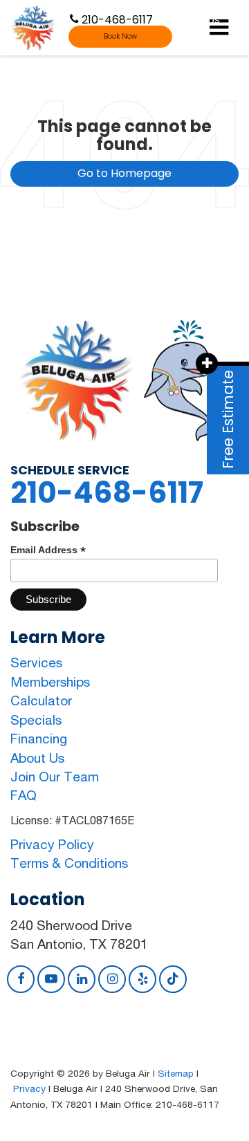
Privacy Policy (52, 844)
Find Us (199, 18)
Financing (38, 738)
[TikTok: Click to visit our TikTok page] (173, 978)
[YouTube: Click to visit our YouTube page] (51, 978)
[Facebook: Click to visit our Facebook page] (21, 978)
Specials (36, 719)
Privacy (29, 1088)
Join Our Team (54, 776)
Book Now (120, 36)
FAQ (23, 795)
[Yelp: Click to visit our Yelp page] (142, 978)
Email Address (48, 550)
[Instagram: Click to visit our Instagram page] (112, 978)
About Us (37, 758)
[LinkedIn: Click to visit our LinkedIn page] (81, 978)
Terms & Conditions (69, 863)
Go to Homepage (124, 173)
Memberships (50, 681)
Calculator (41, 700)
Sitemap (176, 1073)
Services (36, 662)
